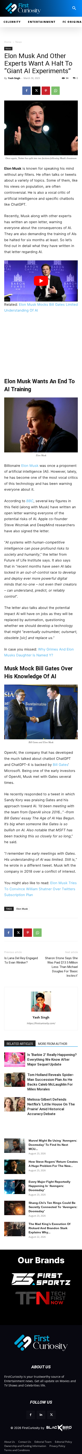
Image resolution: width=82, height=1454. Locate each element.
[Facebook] (26, 91)
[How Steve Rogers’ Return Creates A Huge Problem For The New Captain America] (14, 1167)
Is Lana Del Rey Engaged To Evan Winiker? (21, 960)
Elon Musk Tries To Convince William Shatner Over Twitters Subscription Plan (40, 889)
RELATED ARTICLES (20, 1043)
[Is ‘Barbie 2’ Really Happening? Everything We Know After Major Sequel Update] (14, 1059)
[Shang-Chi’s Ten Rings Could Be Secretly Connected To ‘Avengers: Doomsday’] (14, 1208)
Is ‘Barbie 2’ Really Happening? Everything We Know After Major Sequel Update (52, 1059)
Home (7, 42)
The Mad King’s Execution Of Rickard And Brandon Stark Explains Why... (49, 1228)
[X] (36, 91)
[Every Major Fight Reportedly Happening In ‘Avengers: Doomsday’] (14, 1187)
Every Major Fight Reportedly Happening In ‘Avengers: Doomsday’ (49, 1186)
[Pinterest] (46, 91)
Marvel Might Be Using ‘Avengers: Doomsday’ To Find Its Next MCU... (53, 1145)
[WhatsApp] (55, 91)
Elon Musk (29, 465)
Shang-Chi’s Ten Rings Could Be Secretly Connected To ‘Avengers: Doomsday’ (53, 1207)
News (18, 42)
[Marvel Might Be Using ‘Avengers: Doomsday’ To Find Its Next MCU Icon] (14, 1145)
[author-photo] (41, 1011)
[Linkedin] (41, 1415)
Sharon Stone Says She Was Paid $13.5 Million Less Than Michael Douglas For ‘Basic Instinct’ (61, 967)
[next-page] (15, 1064)
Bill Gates (60, 765)
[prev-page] (9, 1064)
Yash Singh (14, 78)
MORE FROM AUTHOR (52, 1043)
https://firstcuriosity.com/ (41, 1023)
